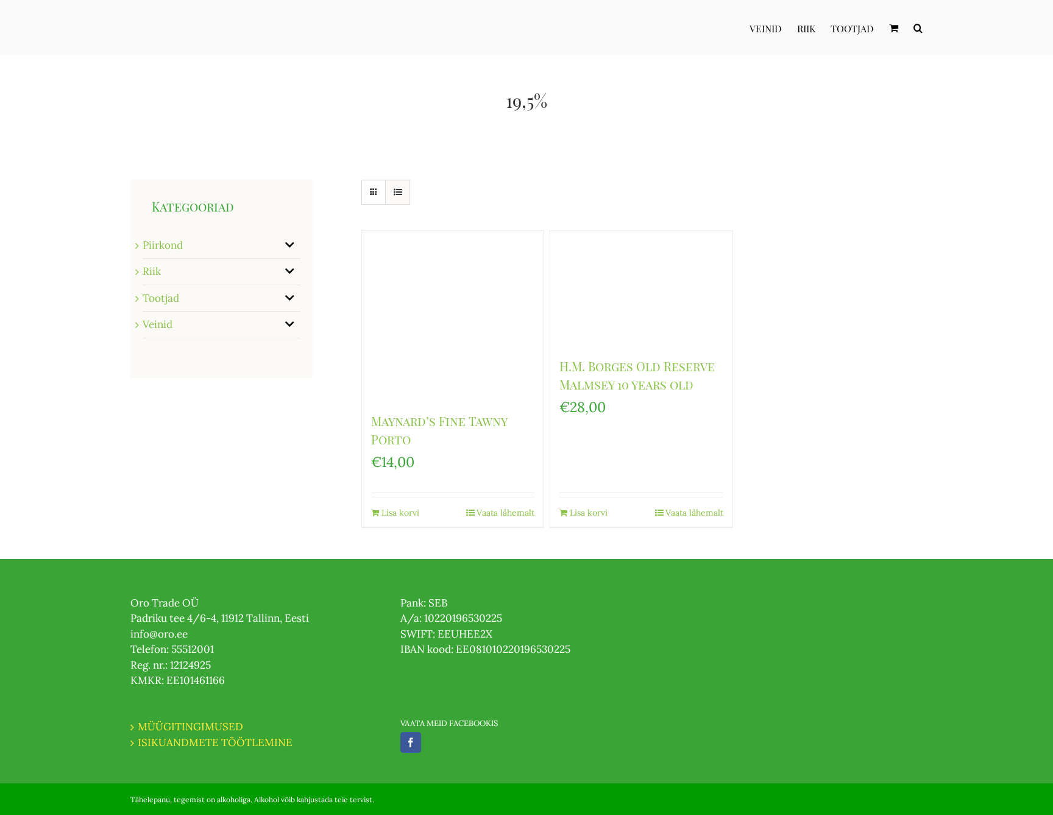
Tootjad (161, 298)
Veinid (157, 324)
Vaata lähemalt (505, 512)
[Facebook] (410, 742)
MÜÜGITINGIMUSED (190, 726)
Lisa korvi (400, 512)
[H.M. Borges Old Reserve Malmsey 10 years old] (641, 288)
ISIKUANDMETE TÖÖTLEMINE (215, 742)
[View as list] (398, 192)
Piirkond (163, 245)
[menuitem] (773, 27)
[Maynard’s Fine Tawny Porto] (453, 315)
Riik (152, 271)
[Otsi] (918, 27)
